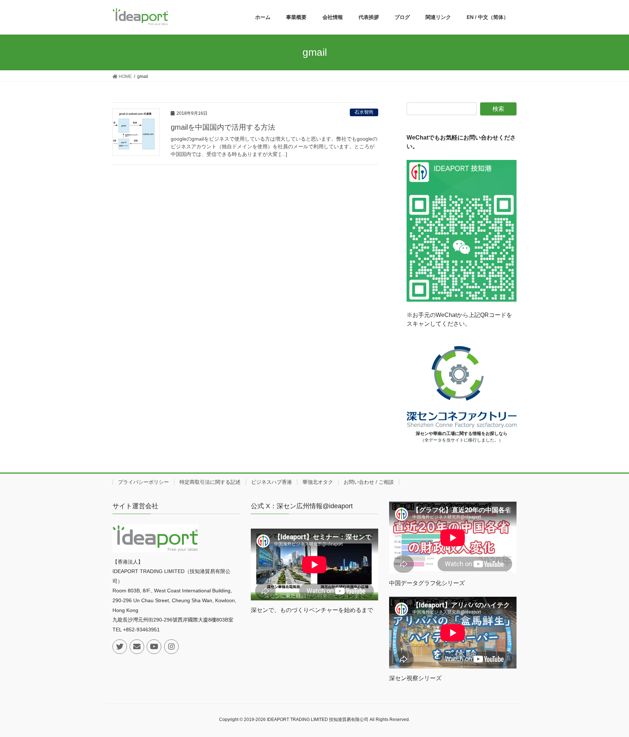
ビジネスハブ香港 (271, 482)
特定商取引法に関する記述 (210, 482)
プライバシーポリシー (143, 482)
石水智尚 (364, 112)
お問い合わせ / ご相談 (369, 482)
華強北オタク (317, 482)
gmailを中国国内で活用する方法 (223, 127)
